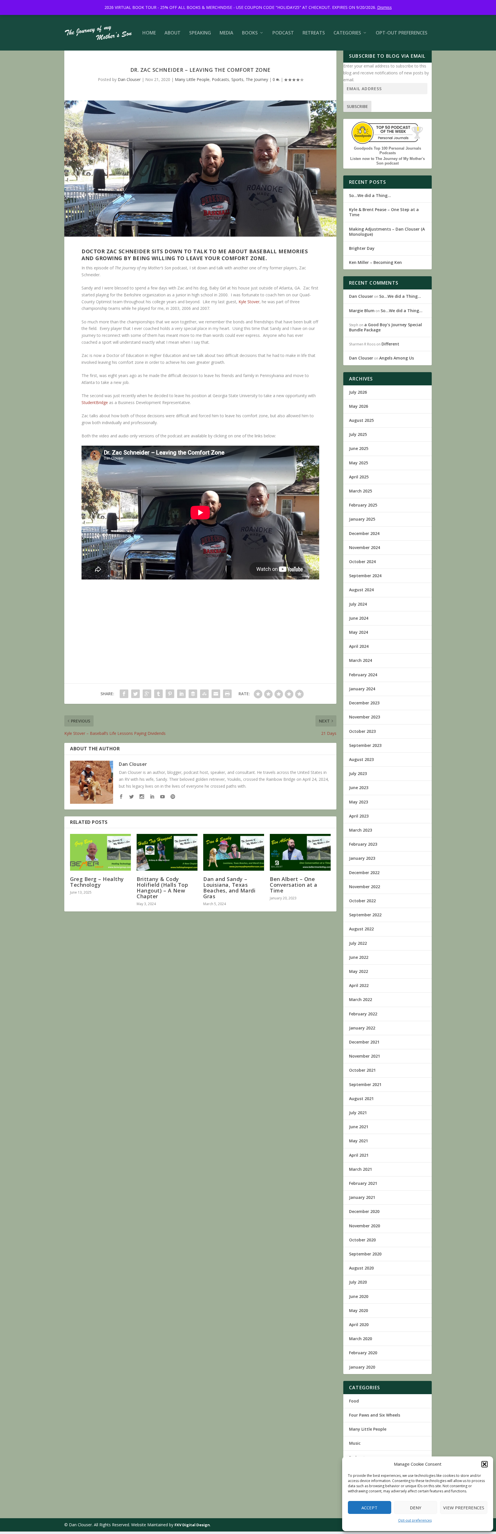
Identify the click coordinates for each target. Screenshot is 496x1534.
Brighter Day (362, 248)
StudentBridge (95, 402)
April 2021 (359, 1155)
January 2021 (362, 1197)
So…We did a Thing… (370, 195)
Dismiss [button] (384, 7)
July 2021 (358, 1112)
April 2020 (359, 1324)
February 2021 (363, 1183)
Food (354, 1401)
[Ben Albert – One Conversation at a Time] (300, 852)
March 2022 (360, 999)
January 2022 (362, 1028)
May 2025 (358, 462)
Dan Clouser (129, 79)
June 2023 (358, 787)
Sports (237, 79)
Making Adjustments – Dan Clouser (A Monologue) (387, 231)
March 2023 (360, 830)
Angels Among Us (396, 358)
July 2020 (358, 1282)
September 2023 (365, 745)
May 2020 (358, 1310)
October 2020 (362, 1240)
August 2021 (361, 1098)
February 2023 (363, 844)
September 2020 (365, 1254)
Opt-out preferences (415, 1520)
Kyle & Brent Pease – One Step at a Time (384, 212)
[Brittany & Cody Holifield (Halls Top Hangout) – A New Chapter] (167, 852)
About (172, 33)
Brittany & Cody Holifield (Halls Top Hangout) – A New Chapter (162, 888)
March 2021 (360, 1169)
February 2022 (363, 1014)
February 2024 (363, 674)
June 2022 (358, 957)
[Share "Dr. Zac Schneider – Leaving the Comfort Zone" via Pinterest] (170, 694)
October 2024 (362, 561)
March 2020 (360, 1338)
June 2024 (358, 618)
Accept (369, 1507)
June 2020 (358, 1296)
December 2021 (364, 1042)
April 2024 (359, 646)
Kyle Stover (249, 301)
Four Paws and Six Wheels (374, 1415)
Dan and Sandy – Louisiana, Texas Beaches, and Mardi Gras (229, 888)
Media (226, 33)
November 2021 (364, 1056)
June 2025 (358, 448)
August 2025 (361, 420)
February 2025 (363, 505)
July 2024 (358, 604)
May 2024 (358, 632)
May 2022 (358, 971)
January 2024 (362, 688)
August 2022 (361, 929)
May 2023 (358, 802)
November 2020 (364, 1225)
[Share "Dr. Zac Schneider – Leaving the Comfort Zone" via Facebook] (124, 694)
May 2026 (358, 406)
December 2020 (364, 1211)
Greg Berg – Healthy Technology (97, 882)
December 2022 (364, 872)
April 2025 (359, 477)
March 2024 (360, 660)
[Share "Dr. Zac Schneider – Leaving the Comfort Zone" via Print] (227, 694)
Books (250, 33)
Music (355, 1443)
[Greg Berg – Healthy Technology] (100, 852)
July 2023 (358, 773)
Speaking (200, 33)
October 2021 (362, 1070)
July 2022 (358, 943)
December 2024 (364, 533)
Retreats (314, 33)
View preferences (463, 1507)
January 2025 (362, 519)
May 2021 (358, 1140)
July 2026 (358, 392)
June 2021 (358, 1126)
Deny (415, 1507)
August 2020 (361, 1268)
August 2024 (361, 589)
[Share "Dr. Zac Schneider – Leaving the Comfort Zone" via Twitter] (135, 694)
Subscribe (357, 106)
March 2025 (360, 491)
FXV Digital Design (192, 1525)
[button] (484, 1464)
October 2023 (362, 731)
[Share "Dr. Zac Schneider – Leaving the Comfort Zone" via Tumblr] (158, 694)
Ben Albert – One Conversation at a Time (293, 885)
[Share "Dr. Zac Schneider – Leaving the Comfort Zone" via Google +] (147, 694)
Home (149, 33)
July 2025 (358, 434)
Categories (347, 33)
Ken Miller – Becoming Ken (375, 262)
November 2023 (364, 717)
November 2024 (364, 547)
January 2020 (362, 1367)
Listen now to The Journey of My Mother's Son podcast (387, 161)
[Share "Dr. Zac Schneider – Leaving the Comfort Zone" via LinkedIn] (181, 694)
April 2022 (359, 985)
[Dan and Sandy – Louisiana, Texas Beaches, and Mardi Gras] (233, 852)
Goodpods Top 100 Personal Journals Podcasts (387, 150)
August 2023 (361, 759)
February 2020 (363, 1352)
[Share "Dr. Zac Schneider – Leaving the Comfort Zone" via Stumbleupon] (204, 694)
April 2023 (359, 816)
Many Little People (192, 79)
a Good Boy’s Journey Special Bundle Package (385, 327)
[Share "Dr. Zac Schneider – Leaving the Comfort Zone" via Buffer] (193, 694)
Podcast (283, 33)
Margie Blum (362, 310)
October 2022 (362, 900)
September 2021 (365, 1084)
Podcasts (220, 79)
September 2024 (365, 575)
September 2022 (365, 914)
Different (390, 344)
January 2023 (362, 858)
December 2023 (364, 703)
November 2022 (364, 886)
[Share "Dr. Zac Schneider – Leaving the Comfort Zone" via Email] (216, 694)
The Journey (257, 79)
